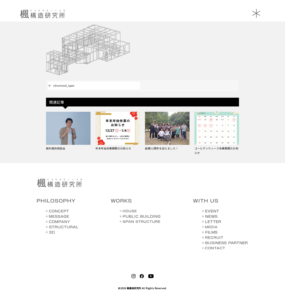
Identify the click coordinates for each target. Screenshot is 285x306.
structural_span (63, 85)
